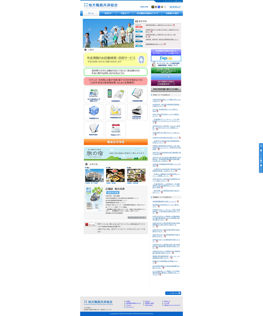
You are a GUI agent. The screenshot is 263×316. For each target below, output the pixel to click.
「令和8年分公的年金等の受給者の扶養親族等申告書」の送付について (167, 170)
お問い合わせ (178, 1)
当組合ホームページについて (172, 305)
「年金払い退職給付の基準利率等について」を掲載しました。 (166, 175)
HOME (91, 13)
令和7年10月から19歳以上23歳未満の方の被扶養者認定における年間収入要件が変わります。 (166, 218)
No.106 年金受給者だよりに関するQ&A (165, 110)
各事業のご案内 (172, 13)
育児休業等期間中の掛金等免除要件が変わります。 (166, 267)
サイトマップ (168, 1)
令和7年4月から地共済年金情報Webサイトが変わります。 (166, 180)
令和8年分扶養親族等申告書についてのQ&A (167, 165)
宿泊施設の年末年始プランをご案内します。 (166, 205)
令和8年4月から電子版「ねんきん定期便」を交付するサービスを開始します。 (166, 127)
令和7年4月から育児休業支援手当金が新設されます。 (166, 230)
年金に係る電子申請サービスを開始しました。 (166, 115)
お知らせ (107, 13)
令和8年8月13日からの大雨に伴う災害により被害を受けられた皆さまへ (162, 31)
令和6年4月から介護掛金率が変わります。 (166, 240)
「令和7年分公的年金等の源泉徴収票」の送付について (167, 141)
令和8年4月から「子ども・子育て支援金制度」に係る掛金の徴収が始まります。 (166, 211)
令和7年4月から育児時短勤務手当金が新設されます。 (166, 235)
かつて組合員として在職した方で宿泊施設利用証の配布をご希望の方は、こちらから (166, 272)
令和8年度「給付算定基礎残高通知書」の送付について (167, 105)
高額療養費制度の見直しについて (155, 44)
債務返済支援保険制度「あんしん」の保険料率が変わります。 (166, 257)
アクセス (128, 305)
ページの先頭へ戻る (173, 293)
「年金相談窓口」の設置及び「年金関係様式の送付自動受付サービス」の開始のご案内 (166, 185)
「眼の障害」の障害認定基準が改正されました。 (166, 191)
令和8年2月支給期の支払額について (165, 137)
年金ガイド (124, 13)
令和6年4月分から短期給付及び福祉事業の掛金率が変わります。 (166, 252)
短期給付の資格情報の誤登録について (165, 262)
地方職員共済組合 (100, 5)
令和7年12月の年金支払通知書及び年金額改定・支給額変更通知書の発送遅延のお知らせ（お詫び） (167, 159)
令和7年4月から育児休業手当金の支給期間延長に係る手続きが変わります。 (166, 224)
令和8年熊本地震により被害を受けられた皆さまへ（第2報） (161, 35)
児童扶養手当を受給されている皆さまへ (166, 133)
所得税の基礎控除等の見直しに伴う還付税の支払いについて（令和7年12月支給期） (167, 147)
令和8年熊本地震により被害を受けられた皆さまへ (159, 25)
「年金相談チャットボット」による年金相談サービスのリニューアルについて (166, 121)
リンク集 (166, 303)
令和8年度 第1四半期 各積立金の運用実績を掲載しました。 (162, 39)
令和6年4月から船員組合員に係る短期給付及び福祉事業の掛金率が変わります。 (166, 246)
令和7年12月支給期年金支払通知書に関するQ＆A (167, 153)
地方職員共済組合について (147, 13)
